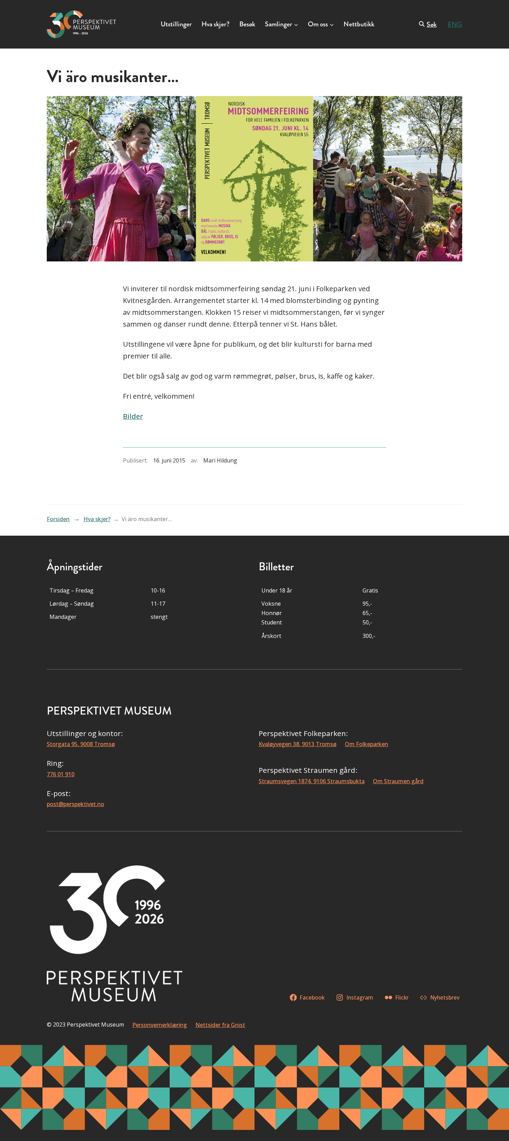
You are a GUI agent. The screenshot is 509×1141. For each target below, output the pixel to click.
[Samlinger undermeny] (296, 24)
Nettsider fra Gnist (220, 1025)
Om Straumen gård (398, 781)
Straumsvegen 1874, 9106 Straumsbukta (312, 781)
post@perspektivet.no (75, 804)
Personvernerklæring (159, 1025)
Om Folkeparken (366, 744)
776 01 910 (60, 774)
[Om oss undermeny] (332, 24)
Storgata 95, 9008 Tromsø (81, 744)
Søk (432, 24)
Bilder (133, 416)
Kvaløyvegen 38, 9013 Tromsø (298, 744)
